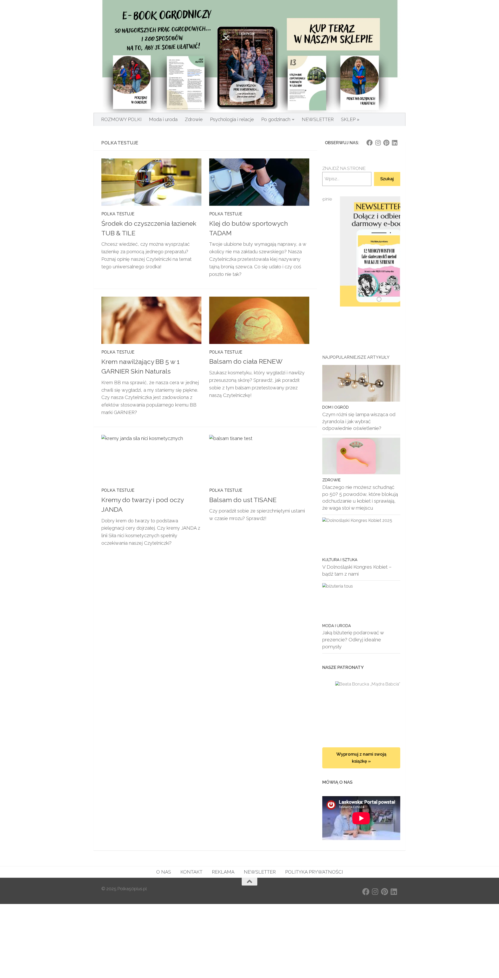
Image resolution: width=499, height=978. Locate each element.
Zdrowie (194, 119)
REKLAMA (223, 872)
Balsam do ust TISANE (243, 500)
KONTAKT (191, 872)
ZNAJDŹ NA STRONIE (344, 168)
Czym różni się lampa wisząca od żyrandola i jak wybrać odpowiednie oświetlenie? (359, 421)
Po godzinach (275, 119)
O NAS (163, 872)
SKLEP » (350, 119)
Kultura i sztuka (339, 559)
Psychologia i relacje (232, 119)
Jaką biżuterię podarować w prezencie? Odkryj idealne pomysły (353, 639)
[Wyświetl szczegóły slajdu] (361, 251)
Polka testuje (117, 213)
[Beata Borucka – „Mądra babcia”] (361, 709)
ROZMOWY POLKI (121, 119)
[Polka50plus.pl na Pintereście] (386, 142)
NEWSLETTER (318, 119)
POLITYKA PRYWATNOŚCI (314, 872)
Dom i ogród (335, 407)
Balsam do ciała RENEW (246, 361)
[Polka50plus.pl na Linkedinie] (394, 142)
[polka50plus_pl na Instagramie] (378, 142)
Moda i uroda (163, 119)
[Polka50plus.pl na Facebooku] (369, 142)
